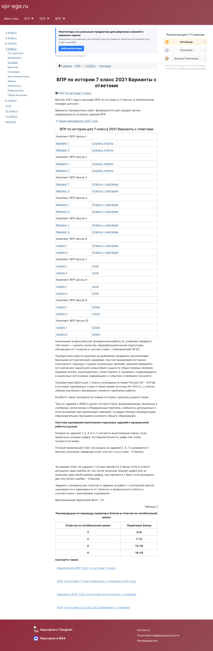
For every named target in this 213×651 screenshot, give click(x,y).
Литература (14, 85)
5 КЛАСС (11, 38)
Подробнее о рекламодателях (191, 68)
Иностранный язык (19, 76)
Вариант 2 (63, 150)
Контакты (143, 630)
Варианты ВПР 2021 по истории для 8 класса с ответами (96, 594)
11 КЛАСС (11, 116)
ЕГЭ (27, 18)
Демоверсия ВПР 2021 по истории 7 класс (86, 568)
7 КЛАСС (11, 49)
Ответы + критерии (105, 184)
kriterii (96, 307)
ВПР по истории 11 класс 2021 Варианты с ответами (93, 607)
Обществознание (17, 95)
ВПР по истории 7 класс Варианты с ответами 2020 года (96, 581)
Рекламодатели (147, 640)
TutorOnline (186, 50)
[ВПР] (63, 18)
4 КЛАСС (11, 33)
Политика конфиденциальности (158, 635)
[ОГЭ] (47, 18)
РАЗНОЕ (10, 122)
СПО (8, 106)
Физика (12, 81)
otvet (95, 266)
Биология (13, 67)
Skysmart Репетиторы (186, 58)
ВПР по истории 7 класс (75, 93)
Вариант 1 (62, 143)
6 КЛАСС (11, 43)
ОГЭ (42, 18)
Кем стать (11, 18)
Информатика (15, 90)
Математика (14, 57)
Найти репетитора (71, 48)
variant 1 (61, 245)
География (14, 71)
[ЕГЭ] (32, 18)
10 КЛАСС (11, 111)
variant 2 (61, 252)
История (12, 62)
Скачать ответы (102, 143)
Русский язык (15, 53)
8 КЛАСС (11, 100)
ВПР (58, 18)
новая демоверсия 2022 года (78, 121)
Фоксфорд (186, 41)
